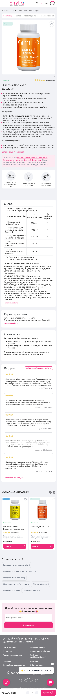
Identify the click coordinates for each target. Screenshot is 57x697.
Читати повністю (11, 303)
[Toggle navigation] (5, 3)
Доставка (7, 661)
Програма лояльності (13, 655)
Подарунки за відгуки (40, 651)
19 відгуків (43, 533)
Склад (18, 16)
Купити (46, 693)
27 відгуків (50, 81)
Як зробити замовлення (14, 665)
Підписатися (28, 625)
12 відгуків (15, 533)
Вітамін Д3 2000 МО (40, 527)
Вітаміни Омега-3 (41, 584)
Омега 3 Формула (32, 160)
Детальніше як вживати (13, 152)
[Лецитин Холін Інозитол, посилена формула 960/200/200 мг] (14, 509)
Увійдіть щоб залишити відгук (38, 368)
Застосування (47, 16)
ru (46, 4)
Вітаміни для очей (11, 590)
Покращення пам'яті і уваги (16, 584)
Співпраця (7, 651)
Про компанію (9, 647)
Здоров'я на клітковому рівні (16, 565)
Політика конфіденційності (38, 656)
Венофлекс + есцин (12, 160)
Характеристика (31, 16)
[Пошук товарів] (37, 3)
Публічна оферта (37, 647)
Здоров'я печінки (32, 590)
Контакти (34, 661)
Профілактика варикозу (14, 578)
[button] (3, 76)
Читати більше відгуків (13, 478)
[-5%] (50, 3)
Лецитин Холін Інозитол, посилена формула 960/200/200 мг (13, 528)
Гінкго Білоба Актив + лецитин (32, 158)
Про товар (8, 16)
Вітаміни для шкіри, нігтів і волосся (19, 571)
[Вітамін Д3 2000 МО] (42, 509)
